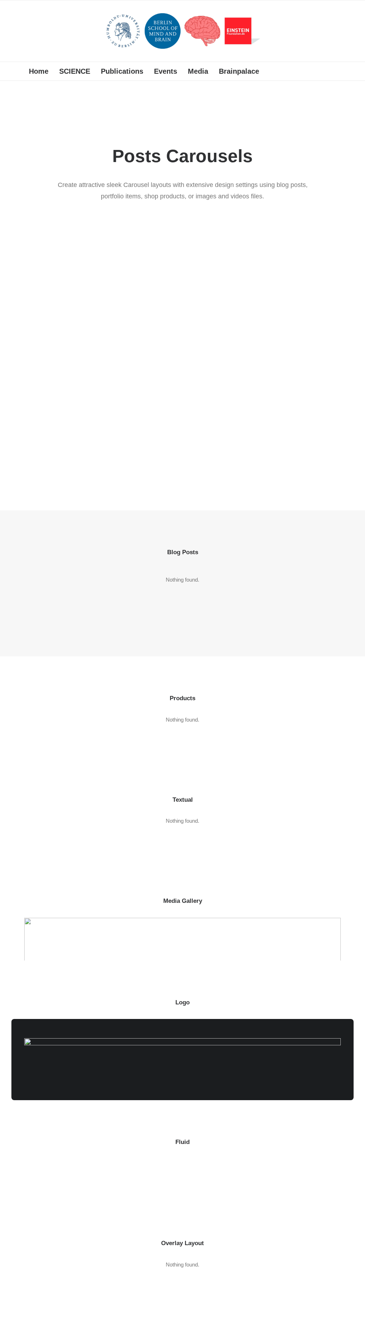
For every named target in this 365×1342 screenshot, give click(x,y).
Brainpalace (239, 71)
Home (38, 71)
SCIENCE (74, 71)
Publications (122, 71)
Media (198, 71)
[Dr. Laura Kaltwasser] (182, 31)
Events (165, 71)
